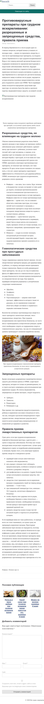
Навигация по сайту (22, 11)
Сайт (4, 672)
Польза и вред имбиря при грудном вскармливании (9, 606)
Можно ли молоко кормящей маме (35, 603)
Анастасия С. (11, 43)
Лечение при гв (14, 570)
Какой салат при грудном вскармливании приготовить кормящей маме (22, 608)
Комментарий (7, 634)
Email (25, 663)
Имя (4, 663)
